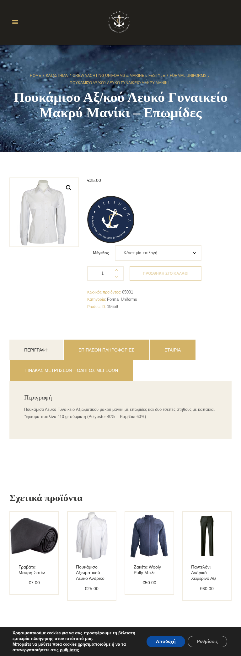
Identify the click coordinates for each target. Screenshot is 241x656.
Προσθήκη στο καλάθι (165, 273)
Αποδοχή (166, 641)
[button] (68, 187)
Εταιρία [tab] (172, 349)
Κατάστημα (57, 75)
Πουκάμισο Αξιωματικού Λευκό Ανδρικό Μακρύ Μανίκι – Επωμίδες (91, 578)
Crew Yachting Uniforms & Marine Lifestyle (118, 75)
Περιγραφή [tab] (36, 349)
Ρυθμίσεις (207, 641)
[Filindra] (110, 219)
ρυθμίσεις (69, 650)
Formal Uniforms (188, 75)
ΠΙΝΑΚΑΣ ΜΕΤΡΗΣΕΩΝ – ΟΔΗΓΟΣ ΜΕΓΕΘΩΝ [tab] (71, 370)
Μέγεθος (101, 253)
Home (35, 75)
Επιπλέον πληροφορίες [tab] (106, 349)
